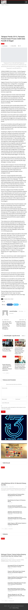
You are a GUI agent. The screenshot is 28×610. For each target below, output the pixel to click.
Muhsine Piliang (16, 607)
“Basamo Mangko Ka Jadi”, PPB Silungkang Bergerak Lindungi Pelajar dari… (16, 595)
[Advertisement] (14, 20)
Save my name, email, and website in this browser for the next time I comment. (13, 408)
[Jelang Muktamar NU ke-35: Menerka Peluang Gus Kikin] (7, 343)
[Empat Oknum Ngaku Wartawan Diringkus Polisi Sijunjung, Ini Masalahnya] (4, 584)
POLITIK (2, 43)
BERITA (4, 356)
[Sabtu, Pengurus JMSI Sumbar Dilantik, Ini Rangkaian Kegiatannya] (4, 525)
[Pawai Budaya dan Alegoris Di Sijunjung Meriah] (4, 502)
